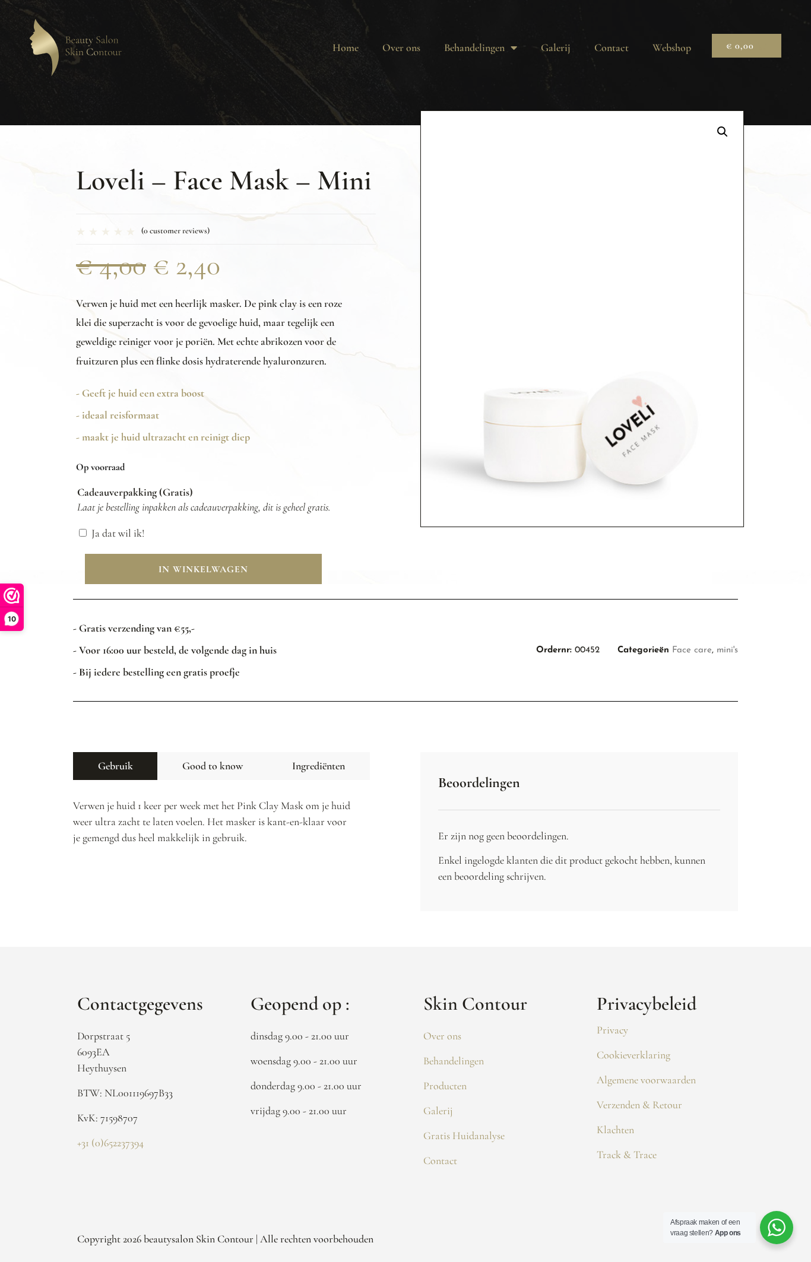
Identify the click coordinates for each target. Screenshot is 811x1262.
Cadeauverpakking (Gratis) (135, 492)
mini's (727, 650)
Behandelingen (474, 47)
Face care (692, 650)
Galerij (556, 47)
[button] (722, 131)
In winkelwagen (203, 569)
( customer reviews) (175, 231)
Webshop (671, 47)
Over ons (401, 47)
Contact (611, 47)
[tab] (115, 766)
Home (345, 47)
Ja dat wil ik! (117, 533)
